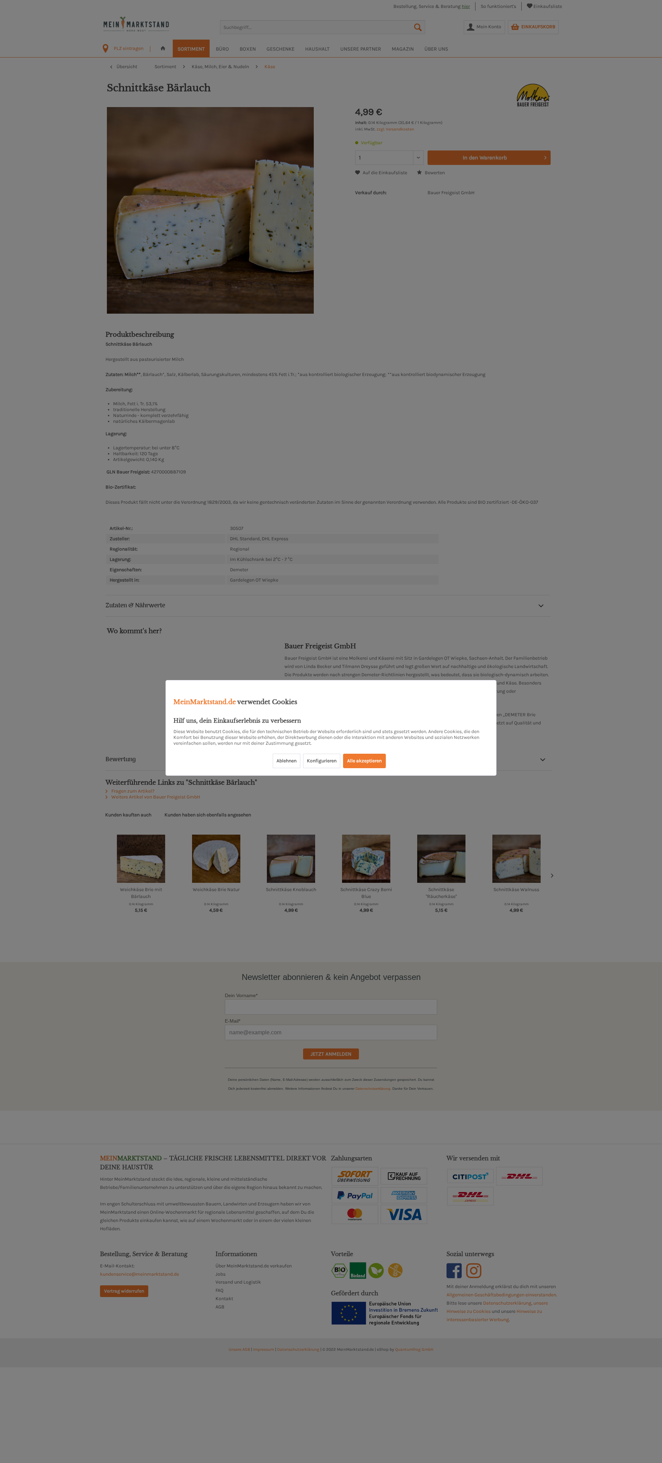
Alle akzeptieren (364, 761)
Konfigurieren (322, 761)
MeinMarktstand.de (204, 702)
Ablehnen (287, 761)
